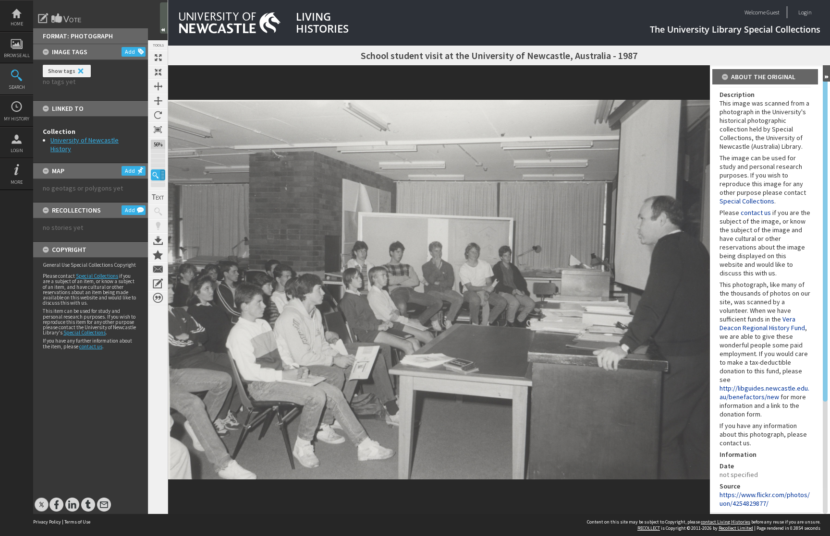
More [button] (17, 182)
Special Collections (97, 276)
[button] (158, 174)
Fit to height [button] (158, 101)
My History (16, 119)
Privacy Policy (47, 522)
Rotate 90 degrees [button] (158, 115)
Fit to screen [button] (158, 72)
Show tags (61, 70)
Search (17, 87)
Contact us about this (158, 269)
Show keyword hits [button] (158, 211)
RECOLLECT (648, 528)
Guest (773, 12)
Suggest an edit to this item (43, 18)
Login (17, 150)
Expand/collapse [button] (826, 73)
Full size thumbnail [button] (158, 57)
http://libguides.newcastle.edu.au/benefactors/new (764, 392)
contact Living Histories (725, 522)
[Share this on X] (42, 500)
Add (130, 51)
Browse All (17, 55)
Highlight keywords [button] (158, 226)
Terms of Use (77, 522)
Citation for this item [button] (158, 298)
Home (17, 24)
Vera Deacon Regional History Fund (762, 323)
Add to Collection (158, 255)
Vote (67, 18)
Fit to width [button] (158, 86)
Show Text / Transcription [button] (158, 197)
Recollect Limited (736, 528)
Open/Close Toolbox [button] (164, 18)
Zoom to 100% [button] (158, 129)
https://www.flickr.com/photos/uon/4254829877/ (765, 499)
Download (158, 240)
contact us (90, 346)
